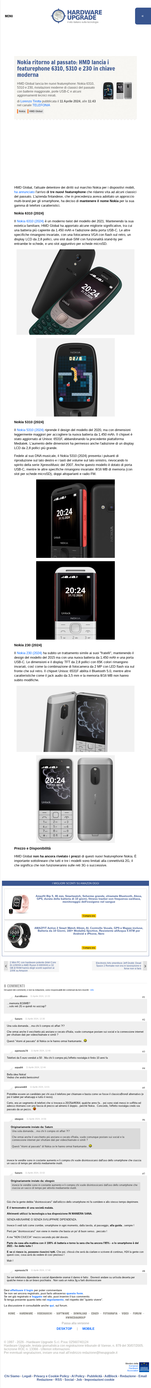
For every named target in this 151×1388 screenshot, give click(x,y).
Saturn (18, 1019)
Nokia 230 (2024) (29, 653)
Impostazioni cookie (99, 1379)
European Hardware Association (132, 1368)
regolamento (55, 1299)
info (92, 990)
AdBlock (110, 1376)
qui (52, 1305)
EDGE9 (95, 1313)
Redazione (128, 1376)
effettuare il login (21, 1290)
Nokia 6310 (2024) (30, 221)
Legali (26, 1376)
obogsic (19, 1119)
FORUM (137, 1313)
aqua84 (19, 1067)
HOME (11, 1313)
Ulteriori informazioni (55, 1349)
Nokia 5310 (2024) (30, 430)
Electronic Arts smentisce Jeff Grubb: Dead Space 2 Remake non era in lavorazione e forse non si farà (118, 966)
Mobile (88, 1328)
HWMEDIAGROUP (76, 1317)
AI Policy (78, 1376)
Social (69, 1379)
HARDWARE (26, 1313)
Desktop (64, 1328)
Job (79, 1379)
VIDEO (125, 1313)
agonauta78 (21, 1050)
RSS (58, 1379)
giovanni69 (21, 1087)
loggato (37, 1296)
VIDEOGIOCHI (44, 1313)
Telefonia (41, 105)
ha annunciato (24, 192)
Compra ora (89, 916)
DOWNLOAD (80, 1313)
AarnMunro (21, 996)
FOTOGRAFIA (110, 1313)
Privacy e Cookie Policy (51, 1376)
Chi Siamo (12, 1376)
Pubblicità (94, 1376)
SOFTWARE (62, 1313)
